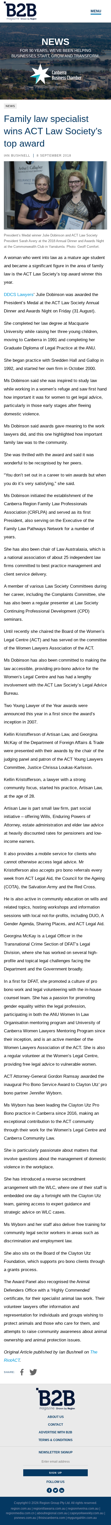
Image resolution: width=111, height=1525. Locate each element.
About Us (55, 1417)
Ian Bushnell (17, 155)
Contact (55, 1424)
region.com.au (21, 1508)
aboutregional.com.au (52, 1513)
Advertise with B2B (55, 1432)
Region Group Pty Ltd (54, 1503)
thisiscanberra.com (51, 1518)
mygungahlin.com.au (82, 1518)
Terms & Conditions (55, 1440)
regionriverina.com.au (83, 1508)
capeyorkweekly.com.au (87, 1513)
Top (101, 1518)
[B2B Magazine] (55, 1399)
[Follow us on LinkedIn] (61, 1490)
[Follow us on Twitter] (55, 1490)
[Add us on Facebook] (49, 1490)
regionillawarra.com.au (49, 1508)
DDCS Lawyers (19, 294)
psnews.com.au (25, 1518)
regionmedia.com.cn (20, 1513)
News (10, 106)
